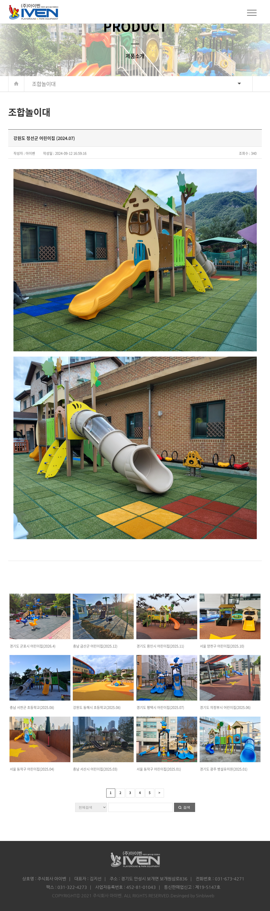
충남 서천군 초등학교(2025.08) (32, 707)
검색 (186, 807)
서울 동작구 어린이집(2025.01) (159, 768)
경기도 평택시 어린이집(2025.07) (160, 707)
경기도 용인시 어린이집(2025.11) (160, 645)
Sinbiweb (205, 895)
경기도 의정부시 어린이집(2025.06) (225, 707)
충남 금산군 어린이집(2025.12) (95, 645)
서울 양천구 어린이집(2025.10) (222, 645)
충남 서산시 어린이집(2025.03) (95, 768)
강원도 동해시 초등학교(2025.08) (96, 707)
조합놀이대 (44, 84)
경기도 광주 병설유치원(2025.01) (223, 768)
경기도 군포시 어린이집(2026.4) (32, 645)
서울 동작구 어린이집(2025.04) (32, 768)
